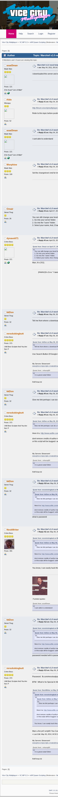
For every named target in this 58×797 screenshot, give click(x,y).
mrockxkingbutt (15, 333)
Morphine (12, 164)
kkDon (10, 312)
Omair (10, 209)
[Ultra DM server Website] (8, 94)
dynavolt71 (12, 238)
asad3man (12, 65)
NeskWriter (13, 529)
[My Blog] (8, 263)
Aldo (9, 99)
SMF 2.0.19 (53, 790)
